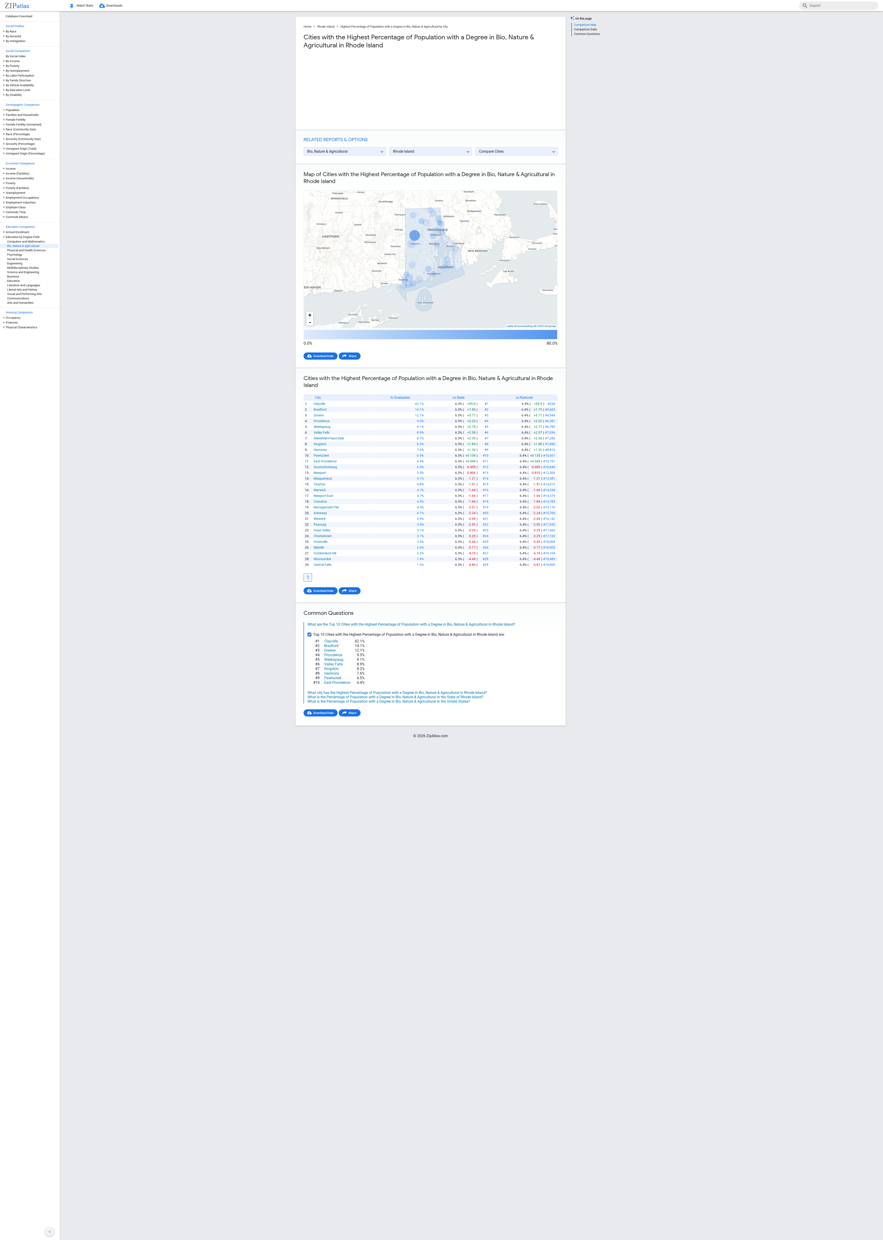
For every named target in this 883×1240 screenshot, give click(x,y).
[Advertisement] (367, 89)
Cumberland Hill (325, 553)
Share (352, 356)
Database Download (19, 16)
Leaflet (510, 326)
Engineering (14, 263)
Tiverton (319, 484)
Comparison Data (585, 29)
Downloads (114, 5)
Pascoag (320, 524)
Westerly (320, 519)
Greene (319, 415)
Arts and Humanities (20, 302)
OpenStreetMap (525, 326)
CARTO (540, 326)
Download (547, 186)
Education (13, 281)
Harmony (320, 450)
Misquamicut (323, 478)
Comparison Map (585, 24)
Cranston (320, 501)
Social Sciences (17, 259)
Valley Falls (322, 432)
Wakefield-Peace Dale (329, 438)
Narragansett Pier (326, 507)
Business (13, 276)
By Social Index (16, 56)
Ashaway (320, 513)
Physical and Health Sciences (26, 250)
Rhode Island (325, 26)
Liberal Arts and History (22, 289)
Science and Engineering (23, 272)
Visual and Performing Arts (24, 294)
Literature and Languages (23, 285)
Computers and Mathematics (26, 241)
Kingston (320, 444)
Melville (319, 547)
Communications (18, 298)
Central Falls (322, 565)
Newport (320, 473)
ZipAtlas (552, 326)
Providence (322, 421)
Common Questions (587, 34)
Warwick (320, 490)
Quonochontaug (325, 467)
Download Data (323, 356)
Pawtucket (321, 455)
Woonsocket (322, 559)
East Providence (325, 461)
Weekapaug (322, 427)
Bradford (320, 409)
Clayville (319, 404)
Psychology (14, 254)
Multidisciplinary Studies (23, 267)
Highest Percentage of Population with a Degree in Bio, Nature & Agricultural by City (394, 26)
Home (307, 26)
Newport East (323, 496)
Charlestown (323, 536)
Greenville (320, 542)
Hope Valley (322, 530)
